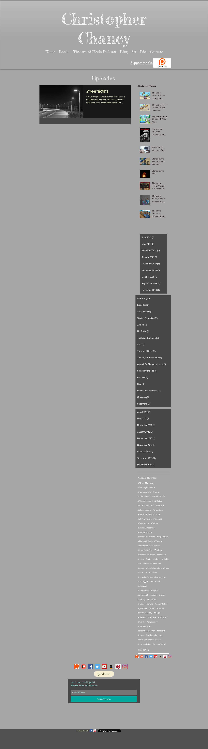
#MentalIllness (144, 501)
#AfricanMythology (146, 483)
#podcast (161, 631)
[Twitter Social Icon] (151, 656)
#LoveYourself (144, 496)
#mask (153, 617)
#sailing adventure (154, 635)
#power (141, 635)
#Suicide (154, 523)
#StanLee (157, 519)
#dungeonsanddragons (148, 590)
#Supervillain (162, 537)
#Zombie (142, 555)
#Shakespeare (144, 510)
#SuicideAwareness (146, 528)
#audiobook (155, 563)
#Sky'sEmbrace (145, 519)
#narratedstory (144, 626)
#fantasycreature (145, 604)
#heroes (160, 608)
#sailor (158, 640)
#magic (157, 613)
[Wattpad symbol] (137, 656)
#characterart (144, 572)
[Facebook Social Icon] (146, 656)
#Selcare (160, 505)
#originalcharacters (146, 631)
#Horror (156, 492)
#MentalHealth (158, 496)
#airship (165, 559)
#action (141, 559)
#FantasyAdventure (146, 487)
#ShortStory (158, 510)
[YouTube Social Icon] (155, 656)
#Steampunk (143, 523)
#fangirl (162, 595)
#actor (149, 559)
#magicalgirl (143, 617)
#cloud (154, 572)
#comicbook (143, 577)
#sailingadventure (146, 640)
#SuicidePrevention (146, 537)
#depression (154, 581)
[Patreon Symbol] (141, 656)
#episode (153, 595)
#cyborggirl (143, 581)
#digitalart (142, 586)
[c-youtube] (94, 730)
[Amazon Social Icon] (160, 656)
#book (166, 568)
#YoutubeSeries (145, 550)
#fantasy (141, 599)
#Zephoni (158, 550)
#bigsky (141, 568)
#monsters (162, 617)
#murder (141, 622)
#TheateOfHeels (145, 541)
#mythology (152, 622)
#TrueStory (143, 545)
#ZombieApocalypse (156, 555)
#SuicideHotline (145, 532)
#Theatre (158, 541)
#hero (152, 608)
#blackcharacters (154, 568)
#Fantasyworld (144, 492)
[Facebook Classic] (91, 730)
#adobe (156, 559)
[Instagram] (169, 656)
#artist (146, 563)
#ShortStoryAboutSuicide (149, 514)
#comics (154, 577)
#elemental (143, 595)
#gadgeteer (143, 608)
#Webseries (154, 545)
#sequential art (159, 644)
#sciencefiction (144, 644)
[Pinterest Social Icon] (165, 656)
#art (139, 563)
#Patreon (150, 505)
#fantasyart (152, 599)
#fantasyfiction (161, 604)
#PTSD (141, 505)
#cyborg (163, 577)
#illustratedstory (145, 613)
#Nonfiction (157, 501)
